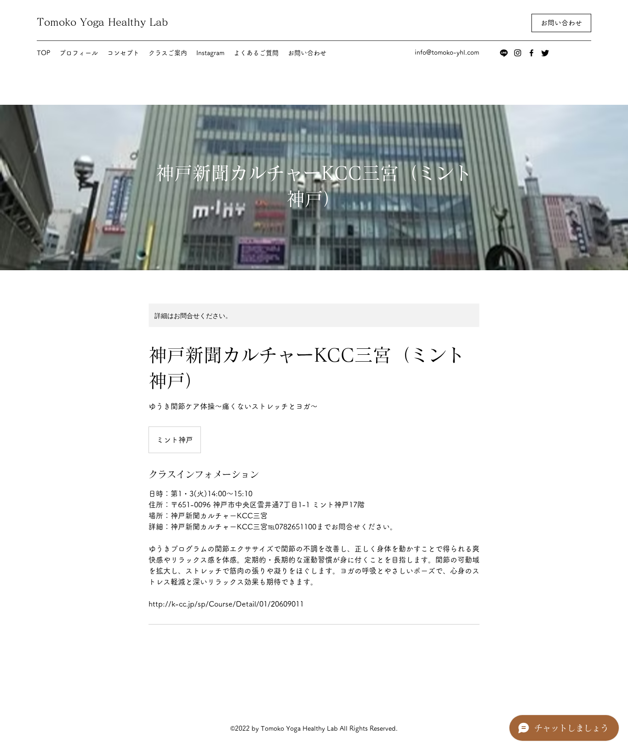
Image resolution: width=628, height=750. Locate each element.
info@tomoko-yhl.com (447, 52)
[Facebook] (531, 52)
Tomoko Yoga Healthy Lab (102, 22)
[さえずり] (545, 52)
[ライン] (503, 52)
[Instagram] (517, 52)
